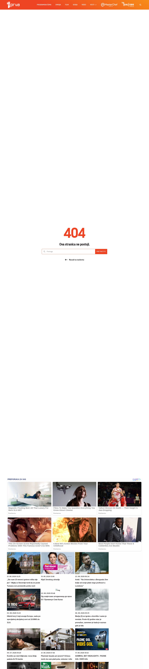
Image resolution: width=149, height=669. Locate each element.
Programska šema (44, 5)
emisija (58, 5)
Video (84, 5)
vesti (92, 5)
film (67, 5)
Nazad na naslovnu (76, 260)
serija (75, 5)
